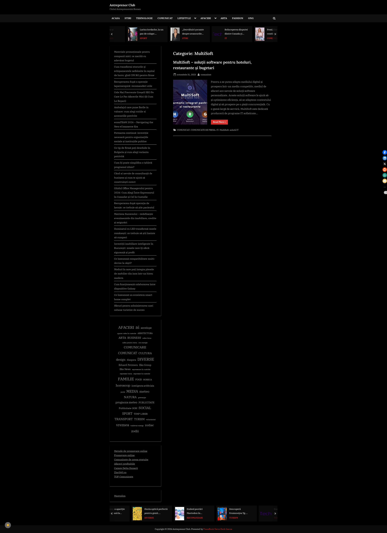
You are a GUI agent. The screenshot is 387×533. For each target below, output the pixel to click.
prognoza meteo (126, 402)
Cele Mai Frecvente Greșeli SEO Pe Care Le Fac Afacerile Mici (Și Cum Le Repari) (134, 96)
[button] (384, 152)
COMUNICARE (135, 347)
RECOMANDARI (177, 517)
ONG (251, 18)
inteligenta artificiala (143, 385)
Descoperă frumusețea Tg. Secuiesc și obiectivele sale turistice (219, 511)
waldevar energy (137, 426)
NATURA (130, 397)
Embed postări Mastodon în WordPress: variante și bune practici (180, 511)
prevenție (142, 397)
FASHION (237, 18)
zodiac (149, 425)
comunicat (206, 74)
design (120, 360)
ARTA (224, 18)
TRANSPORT (123, 419)
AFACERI (205, 18)
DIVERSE (145, 359)
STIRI (128, 18)
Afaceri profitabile (124, 463)
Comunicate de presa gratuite (131, 459)
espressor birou (126, 374)
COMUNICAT (165, 18)
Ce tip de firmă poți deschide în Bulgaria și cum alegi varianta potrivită (132, 152)
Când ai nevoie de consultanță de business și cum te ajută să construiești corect (133, 178)
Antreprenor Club (122, 5)
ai (137, 327)
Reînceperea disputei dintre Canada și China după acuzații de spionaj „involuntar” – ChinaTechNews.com (222, 32)
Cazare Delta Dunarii (126, 468)
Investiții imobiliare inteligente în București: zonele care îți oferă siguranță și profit (133, 248)
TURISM (139, 419)
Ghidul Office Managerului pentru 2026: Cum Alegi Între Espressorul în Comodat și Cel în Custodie (134, 192)
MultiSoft (224, 129)
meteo (144, 391)
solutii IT (234, 129)
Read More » (220, 122)
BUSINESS (134, 337)
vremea (122, 425)
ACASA (116, 18)
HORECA (147, 379)
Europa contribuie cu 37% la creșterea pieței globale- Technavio (266, 511)
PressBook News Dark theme (217, 529)
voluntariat (151, 419)
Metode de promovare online (130, 451)
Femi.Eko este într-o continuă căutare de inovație (265, 32)
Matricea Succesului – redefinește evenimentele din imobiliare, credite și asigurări (135, 218)
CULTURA (145, 353)
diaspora (131, 359)
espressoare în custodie (141, 369)
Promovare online (124, 455)
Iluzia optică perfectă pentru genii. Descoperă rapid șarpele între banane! (138, 511)
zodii (135, 431)
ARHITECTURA (145, 333)
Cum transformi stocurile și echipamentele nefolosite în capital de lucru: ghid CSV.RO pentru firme (134, 71)
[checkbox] (8, 525)
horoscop (123, 385)
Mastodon (119, 495)
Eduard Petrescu (128, 364)
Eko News (125, 369)
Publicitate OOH (128, 408)
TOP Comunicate (123, 476)
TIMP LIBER (141, 413)
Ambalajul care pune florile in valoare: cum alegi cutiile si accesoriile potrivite (131, 111)
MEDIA (132, 391)
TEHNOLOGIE (144, 18)
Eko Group (145, 364)
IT (212, 38)
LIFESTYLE (184, 18)
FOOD (138, 379)
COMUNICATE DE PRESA (203, 129)
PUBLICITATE (146, 402)
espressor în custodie (141, 374)
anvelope (146, 328)
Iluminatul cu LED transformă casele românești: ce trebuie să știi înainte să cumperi (135, 233)
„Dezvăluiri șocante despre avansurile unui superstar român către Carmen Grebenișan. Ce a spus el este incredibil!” (181, 32)
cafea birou (146, 338)
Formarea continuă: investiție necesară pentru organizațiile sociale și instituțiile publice (131, 137)
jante (123, 392)
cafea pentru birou (129, 343)
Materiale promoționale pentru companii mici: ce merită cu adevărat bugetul (132, 56)
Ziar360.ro (120, 472)
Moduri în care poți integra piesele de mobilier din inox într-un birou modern (134, 273)
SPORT (130, 38)
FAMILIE (126, 378)
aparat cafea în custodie (126, 333)
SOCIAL (145, 408)
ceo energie (143, 343)
